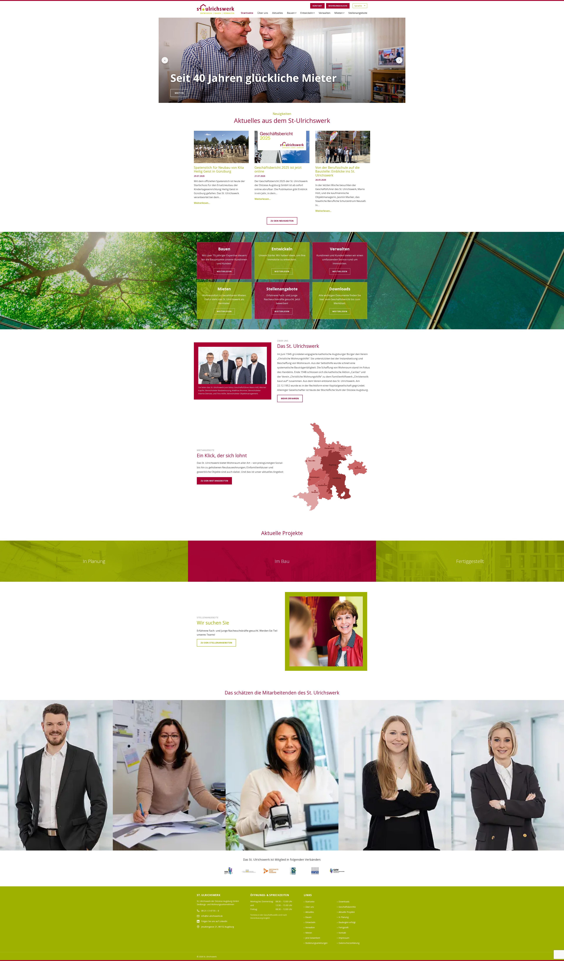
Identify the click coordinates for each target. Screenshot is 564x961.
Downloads (344, 901)
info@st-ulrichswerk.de (212, 916)
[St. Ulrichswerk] (216, 9)
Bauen (290, 13)
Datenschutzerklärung (349, 943)
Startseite (247, 13)
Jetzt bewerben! (312, 937)
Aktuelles (277, 13)
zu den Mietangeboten (214, 480)
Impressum (344, 937)
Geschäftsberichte (347, 906)
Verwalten (324, 13)
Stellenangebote (357, 13)
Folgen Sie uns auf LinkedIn (214, 921)
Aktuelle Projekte (347, 912)
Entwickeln (306, 13)
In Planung (344, 917)
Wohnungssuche (337, 5)
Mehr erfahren (290, 398)
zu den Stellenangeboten (216, 642)
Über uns (262, 13)
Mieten (338, 13)
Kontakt (317, 5)
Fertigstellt (344, 927)
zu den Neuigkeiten (282, 220)
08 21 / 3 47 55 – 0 (210, 910)
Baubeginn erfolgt (347, 922)
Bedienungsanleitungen (316, 943)
